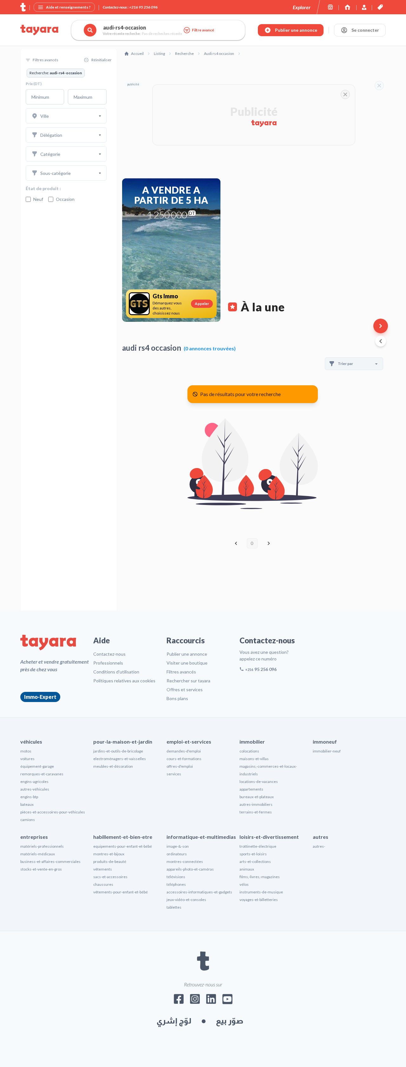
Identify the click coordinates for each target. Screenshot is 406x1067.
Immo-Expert (40, 697)
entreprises (34, 837)
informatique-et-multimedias (201, 837)
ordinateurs (177, 854)
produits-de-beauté (109, 861)
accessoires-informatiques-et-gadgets (199, 892)
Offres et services (185, 689)
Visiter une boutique (187, 663)
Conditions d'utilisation (116, 671)
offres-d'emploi (180, 766)
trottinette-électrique (257, 846)
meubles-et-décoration (113, 766)
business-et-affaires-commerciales (50, 861)
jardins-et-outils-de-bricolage (118, 751)
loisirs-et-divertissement (269, 837)
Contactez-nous (109, 654)
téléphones (176, 884)
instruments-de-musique (261, 892)
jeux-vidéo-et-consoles (186, 899)
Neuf (38, 199)
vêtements (102, 869)
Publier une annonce (187, 654)
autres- (319, 846)
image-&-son (178, 846)
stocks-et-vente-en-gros (41, 869)
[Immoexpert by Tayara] (347, 7)
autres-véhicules (34, 789)
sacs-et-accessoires (110, 876)
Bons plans (177, 698)
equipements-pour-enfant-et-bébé (122, 846)
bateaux (27, 804)
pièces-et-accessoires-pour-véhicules (52, 812)
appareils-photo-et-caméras (190, 869)
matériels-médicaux (37, 854)
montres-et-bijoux (108, 854)
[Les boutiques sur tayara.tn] (330, 7)
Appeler (202, 303)
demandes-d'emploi (184, 751)
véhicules (31, 742)
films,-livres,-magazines (259, 876)
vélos (244, 884)
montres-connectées (185, 861)
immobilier (252, 742)
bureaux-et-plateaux (256, 796)
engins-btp (29, 796)
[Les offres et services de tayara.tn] (380, 7)
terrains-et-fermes (255, 812)
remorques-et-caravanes (41, 774)
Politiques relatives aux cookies (124, 680)
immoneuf (325, 742)
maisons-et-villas (254, 758)
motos (25, 751)
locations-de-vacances (258, 781)
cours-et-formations (184, 758)
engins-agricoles (34, 781)
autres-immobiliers (255, 804)
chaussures (103, 884)
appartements (251, 789)
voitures (27, 758)
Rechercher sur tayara (188, 680)
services (174, 774)
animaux (246, 869)
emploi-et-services (189, 742)
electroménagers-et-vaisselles (119, 758)
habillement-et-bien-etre (122, 837)
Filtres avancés (181, 671)
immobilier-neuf (327, 751)
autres (320, 837)
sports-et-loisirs (253, 854)
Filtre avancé (203, 30)
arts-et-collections (255, 861)
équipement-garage (37, 766)
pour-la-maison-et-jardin (122, 742)
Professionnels (108, 663)
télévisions (176, 876)
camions (27, 819)
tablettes (174, 907)
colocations (249, 751)
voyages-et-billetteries (258, 899)
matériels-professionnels (42, 846)
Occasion (65, 199)
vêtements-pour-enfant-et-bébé (120, 892)
